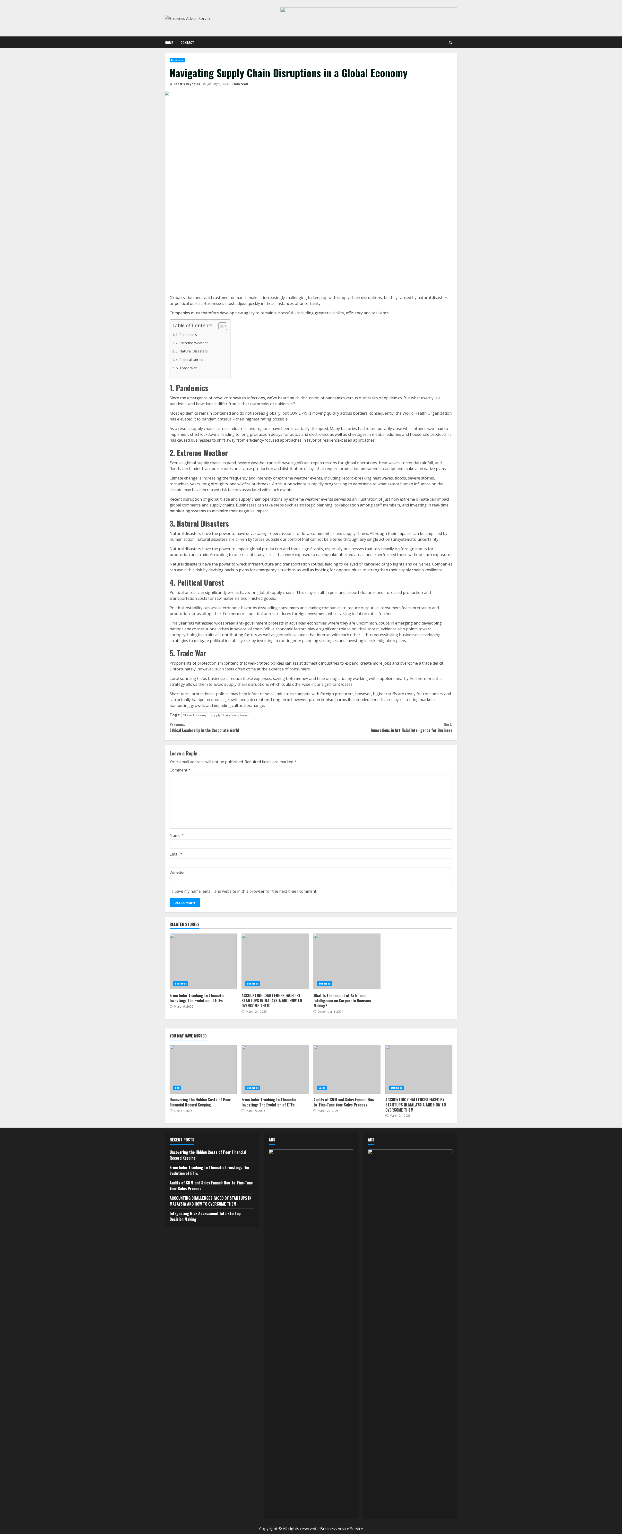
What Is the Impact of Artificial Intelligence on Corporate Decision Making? (346, 961)
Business (177, 60)
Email (176, 854)
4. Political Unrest (190, 359)
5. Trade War (186, 368)
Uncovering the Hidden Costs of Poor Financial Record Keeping (203, 1069)
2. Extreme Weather (192, 343)
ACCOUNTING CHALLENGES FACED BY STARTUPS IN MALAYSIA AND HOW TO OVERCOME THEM (275, 961)
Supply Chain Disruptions (229, 715)
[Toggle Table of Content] (220, 326)
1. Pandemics (186, 334)
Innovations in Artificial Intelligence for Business (411, 727)
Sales (322, 1087)
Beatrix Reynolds (186, 84)
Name (177, 835)
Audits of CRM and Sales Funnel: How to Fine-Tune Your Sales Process (346, 1069)
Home (169, 42)
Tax (177, 1087)
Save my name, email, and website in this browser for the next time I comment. (246, 891)
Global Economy (195, 715)
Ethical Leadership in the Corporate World (204, 727)
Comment (180, 770)
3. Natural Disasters (192, 351)
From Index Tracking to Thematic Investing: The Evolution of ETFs (203, 961)
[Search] (450, 42)
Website (177, 872)
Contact (187, 42)
